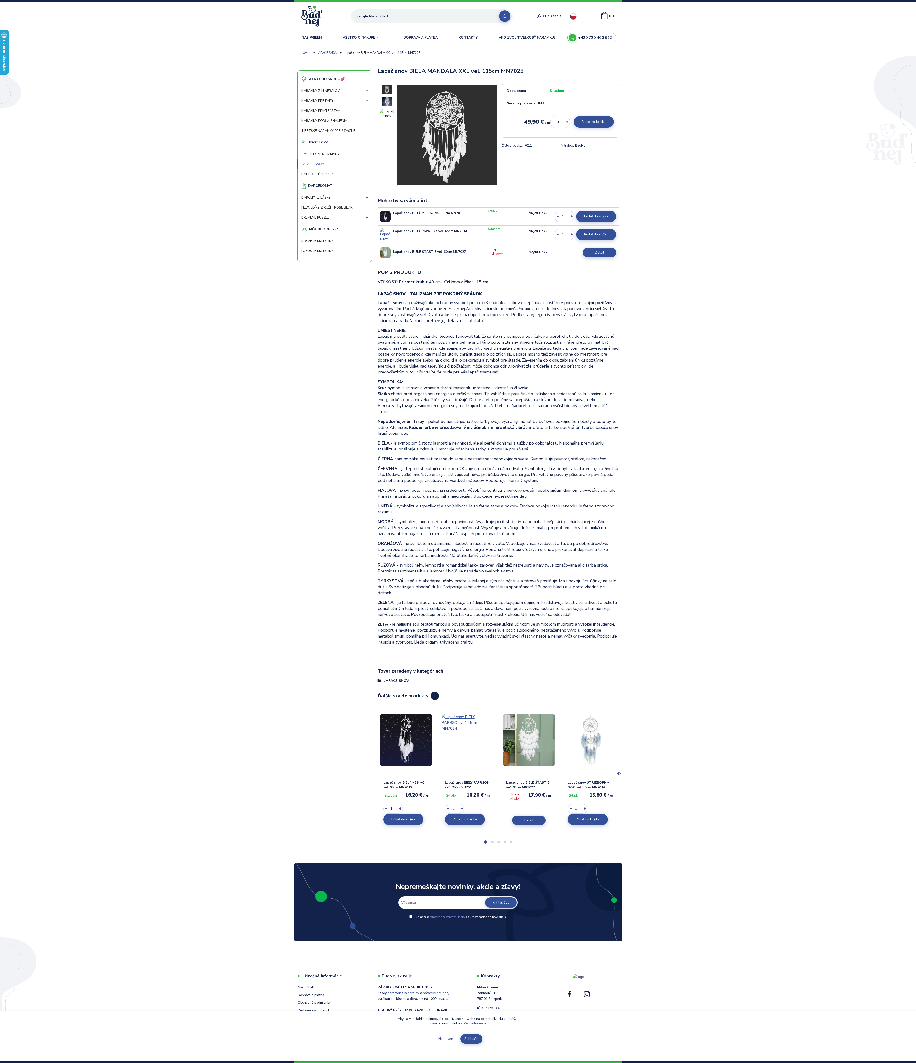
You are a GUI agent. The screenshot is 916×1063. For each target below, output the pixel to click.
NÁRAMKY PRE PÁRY (317, 100)
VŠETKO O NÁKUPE (359, 37)
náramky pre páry (436, 993)
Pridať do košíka (594, 121)
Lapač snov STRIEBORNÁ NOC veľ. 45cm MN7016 (588, 785)
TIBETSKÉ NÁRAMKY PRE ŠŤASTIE (328, 130)
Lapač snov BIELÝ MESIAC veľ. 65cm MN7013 (428, 213)
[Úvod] (313, 16)
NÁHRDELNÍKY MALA (317, 174)
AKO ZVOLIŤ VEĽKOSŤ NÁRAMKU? (527, 37)
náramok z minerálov (403, 993)
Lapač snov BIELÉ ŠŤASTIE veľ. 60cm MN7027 (429, 252)
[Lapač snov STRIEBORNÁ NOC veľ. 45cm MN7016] (590, 740)
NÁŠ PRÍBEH (312, 37)
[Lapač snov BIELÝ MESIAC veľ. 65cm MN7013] (385, 216)
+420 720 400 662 (595, 37)
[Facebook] (569, 995)
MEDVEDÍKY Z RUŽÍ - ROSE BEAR (327, 207)
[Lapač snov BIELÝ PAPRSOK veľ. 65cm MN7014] (385, 234)
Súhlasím (471, 1039)
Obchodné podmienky (314, 1002)
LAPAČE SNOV (327, 53)
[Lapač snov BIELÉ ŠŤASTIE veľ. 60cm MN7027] (385, 252)
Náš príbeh (306, 987)
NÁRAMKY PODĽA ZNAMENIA (324, 120)
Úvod (307, 53)
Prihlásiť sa (501, 902)
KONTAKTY (468, 37)
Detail (599, 252)
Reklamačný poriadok (314, 1010)
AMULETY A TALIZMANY (320, 154)
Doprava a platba (311, 995)
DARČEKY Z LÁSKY (316, 197)
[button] (485, 842)
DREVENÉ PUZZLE (315, 217)
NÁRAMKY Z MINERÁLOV (320, 90)
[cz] (573, 16)
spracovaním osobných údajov (447, 917)
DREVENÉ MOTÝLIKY (317, 241)
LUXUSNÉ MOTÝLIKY (317, 251)
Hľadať (504, 16)
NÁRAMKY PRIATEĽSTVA (320, 110)
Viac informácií (475, 1023)
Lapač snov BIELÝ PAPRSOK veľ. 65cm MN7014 (430, 231)
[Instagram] (587, 995)
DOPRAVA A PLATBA (420, 37)
